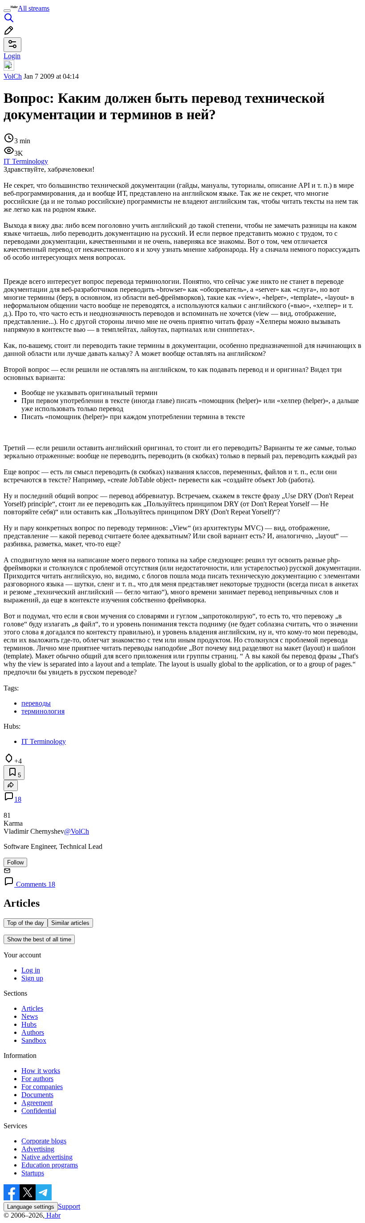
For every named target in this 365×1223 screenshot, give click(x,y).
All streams (33, 8)
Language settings (30, 1206)
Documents (37, 1094)
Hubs (28, 1024)
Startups (32, 1173)
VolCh (13, 76)
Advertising (37, 1149)
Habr (53, 1215)
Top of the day (25, 923)
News (29, 1016)
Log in (30, 970)
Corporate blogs (43, 1141)
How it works (40, 1070)
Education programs (49, 1165)
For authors (37, 1078)
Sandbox (33, 1040)
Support (69, 1206)
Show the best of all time (39, 939)
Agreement (37, 1102)
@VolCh (76, 831)
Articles (32, 1008)
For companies (42, 1086)
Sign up (32, 978)
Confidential (38, 1110)
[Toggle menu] (7, 10)
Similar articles (70, 923)
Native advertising (47, 1157)
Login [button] (12, 56)
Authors (32, 1032)
